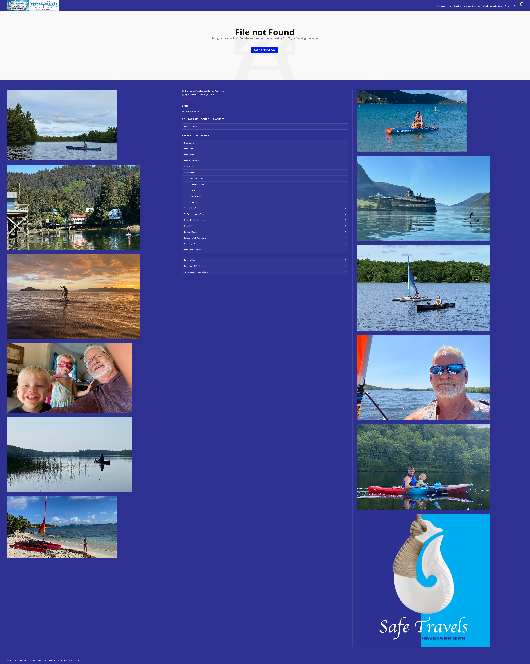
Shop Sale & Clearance (193, 250)
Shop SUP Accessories (192, 202)
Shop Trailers (189, 172)
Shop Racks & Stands (192, 208)
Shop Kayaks (189, 155)
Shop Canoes (189, 143)
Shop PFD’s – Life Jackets (193, 178)
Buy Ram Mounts (190, 232)
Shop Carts (188, 226)
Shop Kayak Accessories (193, 196)
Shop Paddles (189, 166)
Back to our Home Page (264, 50)
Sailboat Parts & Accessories (195, 238)
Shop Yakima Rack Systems (194, 220)
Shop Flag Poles (190, 244)
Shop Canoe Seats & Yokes (194, 184)
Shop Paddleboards (191, 161)
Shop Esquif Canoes (191, 149)
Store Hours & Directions (193, 266)
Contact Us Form (190, 126)
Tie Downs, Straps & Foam (194, 214)
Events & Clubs (190, 260)
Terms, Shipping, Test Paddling (196, 272)
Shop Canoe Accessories (193, 190)
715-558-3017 (190, 98)
